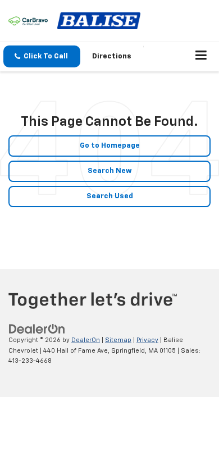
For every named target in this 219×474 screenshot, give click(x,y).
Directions (111, 56)
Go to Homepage (110, 145)
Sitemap (118, 340)
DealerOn (85, 340)
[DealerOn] (37, 329)
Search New (110, 171)
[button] (41, 56)
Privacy (147, 340)
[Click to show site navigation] (201, 56)
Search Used (109, 196)
